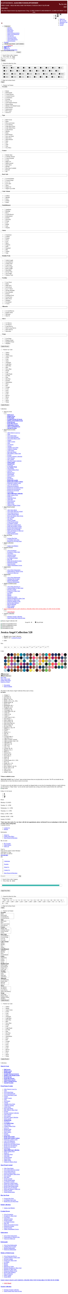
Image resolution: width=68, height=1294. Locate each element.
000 (6, 68)
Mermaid (8, 314)
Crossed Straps (9, 180)
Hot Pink (8, 379)
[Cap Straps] (5, 994)
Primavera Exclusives (13, 486)
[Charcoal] (18, 657)
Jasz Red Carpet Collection (14, 461)
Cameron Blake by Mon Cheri (15, 588)
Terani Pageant (11, 501)
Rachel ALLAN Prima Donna (15, 487)
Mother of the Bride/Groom (13, 106)
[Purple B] (27, 667)
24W (46, 74)
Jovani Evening (11, 556)
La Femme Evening (12, 558)
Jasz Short (10, 519)
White (7, 402)
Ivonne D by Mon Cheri (13, 591)
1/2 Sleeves (9, 323)
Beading (8, 211)
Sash (7, 226)
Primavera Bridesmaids (13, 582)
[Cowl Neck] (5, 972)
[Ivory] (21, 660)
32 (58, 71)
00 (13, 68)
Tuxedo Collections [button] (6, 1286)
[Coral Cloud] (36, 657)
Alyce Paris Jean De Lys (13, 586)
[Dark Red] (59, 657)
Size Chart (3, 677)
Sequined (8, 248)
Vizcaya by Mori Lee (12, 573)
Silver (7, 400)
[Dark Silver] (65, 657)
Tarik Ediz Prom (11, 498)
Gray (7, 398)
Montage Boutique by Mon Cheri (16, 598)
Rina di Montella (11, 604)
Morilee (9, 595)
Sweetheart (8, 302)
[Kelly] (27, 660)
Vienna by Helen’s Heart (13, 505)
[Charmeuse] (4, 958)
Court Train (9, 265)
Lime (7, 359)
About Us (6, 835)
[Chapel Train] (4, 968)
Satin (7, 246)
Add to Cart (5, 674)
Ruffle (7, 224)
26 (38, 71)
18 (12, 71)
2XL (61, 77)
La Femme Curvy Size (13, 539)
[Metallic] (3, 944)
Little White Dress (10, 128)
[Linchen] (18, 664)
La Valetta (10, 592)
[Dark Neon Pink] (52, 657)
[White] (5, 654)
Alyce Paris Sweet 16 (13, 513)
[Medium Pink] (33, 664)
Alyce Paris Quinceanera (13, 570)
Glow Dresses (11, 458)
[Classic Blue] (11, 654)
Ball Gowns (9, 119)
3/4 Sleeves (9, 324)
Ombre (7, 200)
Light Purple (9, 374)
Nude (7, 392)
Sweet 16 (8, 112)
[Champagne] (14, 657)
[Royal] (40, 667)
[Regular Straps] (5, 996)
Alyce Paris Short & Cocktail (15, 511)
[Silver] (65, 667)
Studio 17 (9, 496)
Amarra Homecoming (13, 514)
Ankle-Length (9, 260)
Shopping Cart (63, 22)
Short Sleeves (9, 329)
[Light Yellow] (8, 664)
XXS (22, 77)
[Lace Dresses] (5, 925)
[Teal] (8, 670)
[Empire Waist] (5, 981)
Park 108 (9, 559)
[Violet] (27, 670)
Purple (7, 370)
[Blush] (43, 654)
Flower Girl (9, 101)
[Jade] (24, 660)
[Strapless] (5, 998)
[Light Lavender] (49, 660)
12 (54, 68)
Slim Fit (8, 316)
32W (14, 77)
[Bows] (4, 953)
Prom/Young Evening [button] (7, 1086)
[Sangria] (55, 667)
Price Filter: (6, 56)
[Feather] (4, 960)
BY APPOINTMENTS (19, 3)
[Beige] (33, 654)
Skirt (7, 141)
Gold (7, 393)
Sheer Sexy (9, 138)
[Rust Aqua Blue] (43, 667)
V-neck (7, 303)
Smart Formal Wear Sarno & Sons (16, 618)
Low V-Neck (9, 289)
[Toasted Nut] (18, 670)
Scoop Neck (9, 297)
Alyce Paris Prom (12, 435)
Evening (8, 99)
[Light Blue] (36, 660)
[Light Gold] (43, 660)
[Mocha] (49, 670)
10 (48, 68)
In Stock (19, 638)
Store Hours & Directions (10, 838)
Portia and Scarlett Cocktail (14, 526)
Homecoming (9, 104)
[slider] (60, 885)
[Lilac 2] (14, 664)
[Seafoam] (59, 667)
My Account (63, 20)
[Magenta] (24, 664)
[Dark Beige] (40, 657)
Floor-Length (9, 267)
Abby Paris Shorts (12, 510)
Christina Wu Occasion (13, 579)
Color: (2, 651)
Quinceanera (9, 109)
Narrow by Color (7, 349)
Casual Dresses (10, 94)
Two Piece (8, 147)
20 (19, 71)
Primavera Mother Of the (13, 601)
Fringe (7, 221)
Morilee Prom (11, 472)
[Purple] (24, 667)
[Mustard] (40, 664)
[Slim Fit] (5, 984)
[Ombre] (3, 947)
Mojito (7, 354)
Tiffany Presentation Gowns (14, 565)
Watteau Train (9, 275)
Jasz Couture (10, 459)
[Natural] (43, 664)
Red (7, 385)
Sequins (8, 227)
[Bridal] (7, 914)
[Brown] (59, 654)
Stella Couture (11, 606)
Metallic (8, 197)
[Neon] (3, 946)
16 (6, 71)
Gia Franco (10, 553)
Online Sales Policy (6, 680)
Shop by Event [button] (8, 411)
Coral (7, 389)
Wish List (62, 19)
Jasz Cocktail (10, 517)
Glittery (8, 195)
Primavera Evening (12, 562)
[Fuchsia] (11, 660)
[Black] (36, 654)
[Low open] (5, 940)
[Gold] (14, 660)
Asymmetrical (9, 262)
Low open (8, 183)
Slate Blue (8, 365)
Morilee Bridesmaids (12, 580)
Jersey (7, 240)
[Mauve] (27, 664)
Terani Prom (10, 502)
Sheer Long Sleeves (11, 328)
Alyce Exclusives (11, 550)
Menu (3, 23)
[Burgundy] (65, 654)
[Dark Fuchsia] (46, 657)
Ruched (8, 170)
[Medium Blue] (30, 664)
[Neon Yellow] (59, 664)
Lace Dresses (9, 124)
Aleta (8, 434)
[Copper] (30, 657)
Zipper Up (8, 187)
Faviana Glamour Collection (14, 456)
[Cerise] (11, 657)
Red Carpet (9, 111)
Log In (61, 25)
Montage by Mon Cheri (13, 600)
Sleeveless (8, 331)
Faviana (9, 455)
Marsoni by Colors (12, 597)
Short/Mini (8, 270)
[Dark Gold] (49, 657)
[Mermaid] (5, 982)
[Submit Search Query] (20, 876)
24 (32, 71)
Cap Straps (8, 338)
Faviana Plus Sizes (12, 538)
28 (45, 71)
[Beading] (4, 952)
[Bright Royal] (55, 654)
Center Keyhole (10, 158)
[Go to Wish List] (60, 14)
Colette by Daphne (12, 449)
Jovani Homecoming (12, 522)
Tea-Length (9, 273)
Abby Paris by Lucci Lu (13, 432)
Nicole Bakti (10, 474)
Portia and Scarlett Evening (14, 561)
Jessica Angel (11, 462)
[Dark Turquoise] (5, 660)
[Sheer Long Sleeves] (6, 991)
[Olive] (65, 664)
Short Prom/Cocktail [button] (6, 1165)
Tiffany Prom (10, 504)
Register (62, 23)
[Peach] (14, 667)
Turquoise (8, 362)
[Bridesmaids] (7, 915)
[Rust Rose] (49, 667)
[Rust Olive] (46, 667)
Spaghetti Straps (10, 341)
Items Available (8, 686)
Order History (7, 845)
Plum (7, 384)
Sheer (7, 185)
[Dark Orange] (55, 657)
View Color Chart (5, 679)
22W (38, 74)
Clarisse (9, 446)
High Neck (8, 285)
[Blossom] (40, 654)
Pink (7, 377)
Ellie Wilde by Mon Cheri (14, 453)
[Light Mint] (52, 660)
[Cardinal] (5, 657)
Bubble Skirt (9, 155)
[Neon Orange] (52, 664)
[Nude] (62, 664)
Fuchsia (8, 380)
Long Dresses (9, 129)
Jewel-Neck (9, 287)
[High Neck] (5, 975)
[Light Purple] (62, 660)
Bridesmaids (9, 92)
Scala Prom (10, 492)
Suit (7, 142)
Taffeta (7, 251)
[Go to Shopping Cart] (57, 14)
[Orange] (5, 667)
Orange (8, 387)
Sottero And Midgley (12, 546)
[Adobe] (14, 654)
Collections (7, 861)
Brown (7, 395)
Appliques (8, 209)
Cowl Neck (9, 282)
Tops (7, 144)
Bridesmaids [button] (4, 1242)
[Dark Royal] (62, 657)
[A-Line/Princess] (5, 980)
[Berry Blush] (40, 670)
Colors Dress (10, 450)
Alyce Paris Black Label (13, 438)
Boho (7, 121)
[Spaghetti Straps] (5, 997)
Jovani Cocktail (11, 520)
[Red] (30, 667)
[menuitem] (63, 19)
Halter (7, 284)
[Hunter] (18, 660)
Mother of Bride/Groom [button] (7, 1253)
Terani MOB (10, 607)
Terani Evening (11, 564)
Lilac (7, 372)
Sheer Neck (9, 298)
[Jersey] (4, 962)
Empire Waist (9, 312)
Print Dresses (9, 134)
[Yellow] (30, 670)
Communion (9, 97)
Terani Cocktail (11, 532)
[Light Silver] (65, 660)
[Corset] (6, 932)
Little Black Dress (10, 126)
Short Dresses (9, 139)
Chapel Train (9, 263)
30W (6, 77)
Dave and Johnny (12, 452)
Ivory (7, 390)
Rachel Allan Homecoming (14, 527)
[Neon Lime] (49, 664)
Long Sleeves (9, 326)
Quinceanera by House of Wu (15, 571)
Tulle (7, 253)
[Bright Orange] (49, 654)
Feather (8, 217)
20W (30, 74)
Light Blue (8, 364)
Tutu (7, 146)
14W (6, 74)
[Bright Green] (46, 654)
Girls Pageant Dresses (11, 102)
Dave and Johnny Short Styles (15, 516)
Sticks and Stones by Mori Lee (15, 530)
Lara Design (10, 468)
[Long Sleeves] (6, 990)
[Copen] (27, 657)
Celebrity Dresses (10, 156)
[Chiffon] (4, 959)
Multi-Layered (9, 163)
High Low (8, 161)
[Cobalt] (21, 657)
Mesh (7, 243)
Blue (7, 367)
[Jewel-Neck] (5, 976)
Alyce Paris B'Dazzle (12, 437)
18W (22, 74)
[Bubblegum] (62, 654)
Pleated (7, 166)
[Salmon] (52, 667)
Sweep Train (9, 271)
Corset (7, 160)
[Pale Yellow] (33, 670)
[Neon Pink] (55, 664)
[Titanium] (14, 670)
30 (51, 71)
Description (7, 685)
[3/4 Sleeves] (6, 988)
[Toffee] (21, 670)
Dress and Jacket (10, 123)
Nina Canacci (10, 475)
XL (54, 77)
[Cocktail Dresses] (7, 918)
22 (25, 71)
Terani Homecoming (12, 533)
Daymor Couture (11, 589)
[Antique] (18, 654)
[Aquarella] (24, 654)
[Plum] (21, 667)
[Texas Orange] (11, 670)
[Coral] (33, 657)
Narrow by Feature (8, 85)
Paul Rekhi (10, 478)
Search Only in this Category (10, 55)
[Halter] (5, 974)
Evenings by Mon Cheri (13, 552)
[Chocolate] (36, 670)
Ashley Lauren (11, 441)
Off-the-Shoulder (10, 290)
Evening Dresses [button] (5, 1211)
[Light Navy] (55, 660)
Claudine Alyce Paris (12, 447)
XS (30, 77)
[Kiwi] (30, 660)
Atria (8, 443)
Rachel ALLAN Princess (13, 489)
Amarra (9, 440)
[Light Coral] (40, 660)
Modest (8, 131)
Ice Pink (8, 375)
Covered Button (10, 178)
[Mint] (36, 664)
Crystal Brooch (10, 214)
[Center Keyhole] (6, 931)
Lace (7, 222)
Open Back (9, 165)
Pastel (7, 202)
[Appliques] (4, 950)
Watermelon (9, 382)
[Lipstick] (21, 664)
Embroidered (9, 216)
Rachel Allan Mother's (13, 603)
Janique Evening (11, 555)
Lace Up (8, 182)
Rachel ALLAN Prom (13, 490)
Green (7, 357)
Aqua (7, 361)
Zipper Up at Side (10, 188)
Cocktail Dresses (10, 96)
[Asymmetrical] (4, 966)
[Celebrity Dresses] (6, 930)
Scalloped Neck (10, 295)
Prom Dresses (9, 107)
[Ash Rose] (27, 654)
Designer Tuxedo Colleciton (14, 616)
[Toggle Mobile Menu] (2, 857)
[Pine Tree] (43, 670)
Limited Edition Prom (13, 469)
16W (14, 74)
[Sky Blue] (5, 670)
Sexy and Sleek (10, 136)
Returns (6, 829)
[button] (7, 26)
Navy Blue (8, 369)
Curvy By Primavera (12, 484)
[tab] (35, 420)
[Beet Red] (30, 654)
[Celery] (8, 657)
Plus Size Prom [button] (5, 1195)
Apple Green (9, 356)
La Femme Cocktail (12, 523)
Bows (7, 212)
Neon (7, 199)
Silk (7, 249)
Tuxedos (6, 864)
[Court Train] (4, 969)
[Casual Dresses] (7, 916)
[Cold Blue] (24, 657)
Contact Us (7, 828)
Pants (7, 133)
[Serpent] (62, 667)
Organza (8, 244)
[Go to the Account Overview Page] (57, 16)
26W (54, 74)
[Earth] (8, 660)
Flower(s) (8, 219)
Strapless (8, 300)
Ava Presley (10, 444)
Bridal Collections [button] (6, 1204)
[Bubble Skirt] (6, 928)
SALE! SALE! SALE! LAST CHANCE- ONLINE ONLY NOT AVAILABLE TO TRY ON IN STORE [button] (30, 1280)
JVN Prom (10, 465)
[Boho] (5, 922)
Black (7, 397)
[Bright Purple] (52, 654)
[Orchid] (8, 667)
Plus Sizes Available (11, 168)
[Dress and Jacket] (5, 924)
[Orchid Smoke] (11, 667)
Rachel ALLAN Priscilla (13, 529)
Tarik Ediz (10, 499)
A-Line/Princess (10, 311)
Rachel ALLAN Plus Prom (14, 541)
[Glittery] (3, 943)
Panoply (9, 477)
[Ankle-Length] (4, 965)
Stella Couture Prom (12, 495)
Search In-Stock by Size (9, 63)
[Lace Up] (5, 938)
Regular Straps (9, 340)
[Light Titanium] (5, 664)
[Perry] (18, 667)
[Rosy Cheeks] (36, 667)
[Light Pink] (59, 660)
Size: (2, 643)
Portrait (7, 293)
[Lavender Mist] (33, 660)
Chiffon (8, 236)
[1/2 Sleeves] (6, 987)
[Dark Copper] (43, 657)
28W (62, 74)
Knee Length (9, 268)
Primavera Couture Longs (14, 483)
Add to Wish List (6, 675)
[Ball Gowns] (5, 921)
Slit (6, 171)
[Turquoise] (24, 670)
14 (61, 68)
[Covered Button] (5, 936)
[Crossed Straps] (5, 937)
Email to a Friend (5, 682)
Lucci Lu (9, 471)
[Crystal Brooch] (4, 954)
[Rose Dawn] (33, 667)
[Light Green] (46, 660)
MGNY (9, 594)
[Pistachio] (46, 670)
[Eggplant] (8, 654)
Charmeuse (9, 235)
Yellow (7, 352)
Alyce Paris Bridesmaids (13, 577)
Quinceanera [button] (4, 1232)
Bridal (7, 91)
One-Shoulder (9, 292)
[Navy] (46, 664)
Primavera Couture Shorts (14, 525)
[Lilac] (11, 664)
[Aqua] (21, 654)
